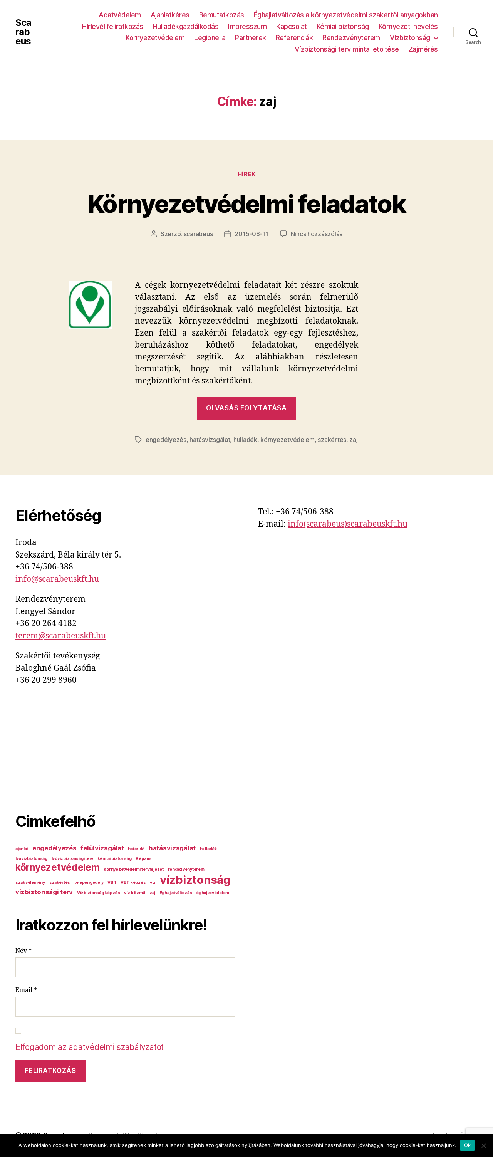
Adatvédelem (120, 15)
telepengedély (89, 882)
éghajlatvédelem (212, 892)
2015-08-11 (251, 234)
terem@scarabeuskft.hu (60, 636)
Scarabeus (23, 32)
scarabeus (198, 234)
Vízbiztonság (410, 38)
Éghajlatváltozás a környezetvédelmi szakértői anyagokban (346, 15)
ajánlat (21, 848)
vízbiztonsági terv (44, 892)
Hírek (247, 174)
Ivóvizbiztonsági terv (72, 858)
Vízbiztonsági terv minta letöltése (347, 49)
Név (23, 951)
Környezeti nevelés (408, 26)
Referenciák (294, 38)
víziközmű (134, 892)
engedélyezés (166, 439)
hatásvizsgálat (209, 439)
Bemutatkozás (221, 15)
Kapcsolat (291, 26)
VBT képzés (133, 882)
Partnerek (250, 38)
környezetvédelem (287, 439)
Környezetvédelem (155, 38)
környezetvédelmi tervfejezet (133, 869)
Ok (467, 1145)
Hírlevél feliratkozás (112, 26)
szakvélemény (30, 882)
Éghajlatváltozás (175, 892)
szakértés (332, 439)
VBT (111, 882)
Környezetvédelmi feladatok (246, 203)
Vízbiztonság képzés (98, 892)
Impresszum (247, 26)
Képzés (143, 858)
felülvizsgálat (102, 848)
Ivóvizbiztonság (31, 858)
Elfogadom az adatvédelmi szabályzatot (89, 1047)
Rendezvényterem (351, 38)
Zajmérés (423, 49)
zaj (353, 439)
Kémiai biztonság (343, 26)
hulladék (245, 439)
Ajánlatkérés (170, 15)
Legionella (209, 38)
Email (26, 990)
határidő (136, 848)
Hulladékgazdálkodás (186, 26)
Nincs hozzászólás (316, 234)
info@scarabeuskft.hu (57, 579)
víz (153, 882)
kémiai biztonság (114, 858)
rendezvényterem (186, 869)
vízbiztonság (195, 880)
